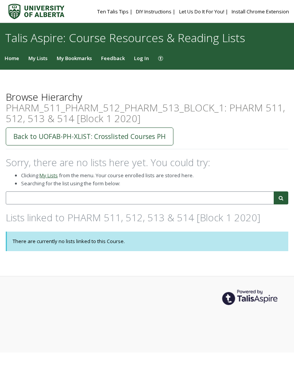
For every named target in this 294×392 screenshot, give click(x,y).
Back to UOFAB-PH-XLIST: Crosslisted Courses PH (89, 136)
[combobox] (140, 198)
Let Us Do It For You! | (204, 11)
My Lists (37, 58)
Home (12, 58)
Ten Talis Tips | (115, 11)
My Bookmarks (74, 58)
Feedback (113, 58)
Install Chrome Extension (260, 11)
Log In (141, 58)
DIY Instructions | (156, 11)
